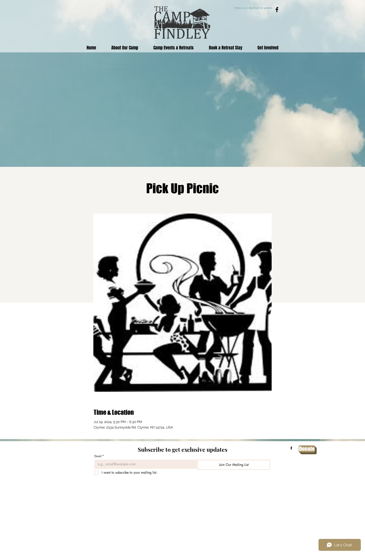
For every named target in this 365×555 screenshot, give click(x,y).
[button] (173, 47)
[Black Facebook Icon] (277, 9)
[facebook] (291, 448)
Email (99, 456)
